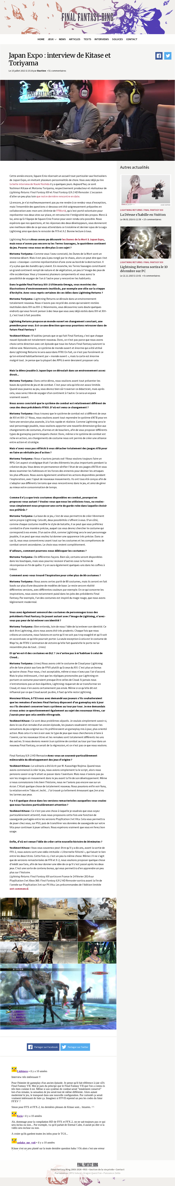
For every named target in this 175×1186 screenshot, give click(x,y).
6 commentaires (152, 275)
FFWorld (61, 210)
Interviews (102, 39)
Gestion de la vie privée (101, 1169)
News (62, 39)
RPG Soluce (76, 1173)
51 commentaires (57, 70)
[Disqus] (58, 1108)
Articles (74, 39)
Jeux (51, 39)
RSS (85, 1169)
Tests (87, 39)
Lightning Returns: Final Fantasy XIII (141, 209)
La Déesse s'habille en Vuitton (143, 215)
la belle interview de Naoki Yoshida (30, 184)
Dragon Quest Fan (92, 1173)
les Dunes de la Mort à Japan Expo (83, 239)
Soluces (117, 39)
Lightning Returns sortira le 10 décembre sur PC (144, 269)
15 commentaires (152, 219)
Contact (131, 39)
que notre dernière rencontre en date (57, 196)
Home (41, 39)
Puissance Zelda (112, 1173)
